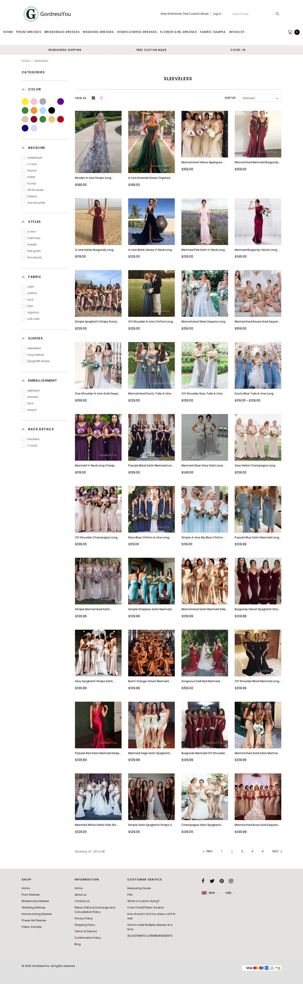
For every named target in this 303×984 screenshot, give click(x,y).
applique (33, 390)
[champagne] (25, 119)
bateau (32, 196)
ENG (212, 893)
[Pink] (34, 101)
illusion (32, 170)
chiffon (32, 293)
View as (80, 98)
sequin (32, 410)
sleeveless (34, 348)
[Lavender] (34, 128)
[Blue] (42, 110)
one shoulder (36, 203)
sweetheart (34, 157)
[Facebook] (203, 880)
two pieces (34, 257)
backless (33, 439)
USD (228, 893)
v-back (32, 445)
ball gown (34, 251)
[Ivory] (51, 101)
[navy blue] (60, 119)
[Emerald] (42, 119)
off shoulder (35, 190)
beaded (32, 397)
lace (30, 299)
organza (33, 312)
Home (26, 61)
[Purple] (60, 101)
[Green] (25, 110)
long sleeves (35, 355)
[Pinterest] (222, 880)
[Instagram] (231, 880)
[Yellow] (25, 101)
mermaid (33, 238)
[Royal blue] (25, 128)
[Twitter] (212, 880)
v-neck (32, 164)
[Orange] (34, 110)
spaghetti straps (38, 361)
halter (31, 177)
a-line (31, 231)
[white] (60, 110)
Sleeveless (41, 61)
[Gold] (51, 119)
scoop (31, 183)
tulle (30, 306)
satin (30, 287)
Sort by (230, 98)
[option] (65, 49)
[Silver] (42, 101)
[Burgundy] (34, 119)
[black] (51, 110)
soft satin (33, 319)
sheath (32, 244)
